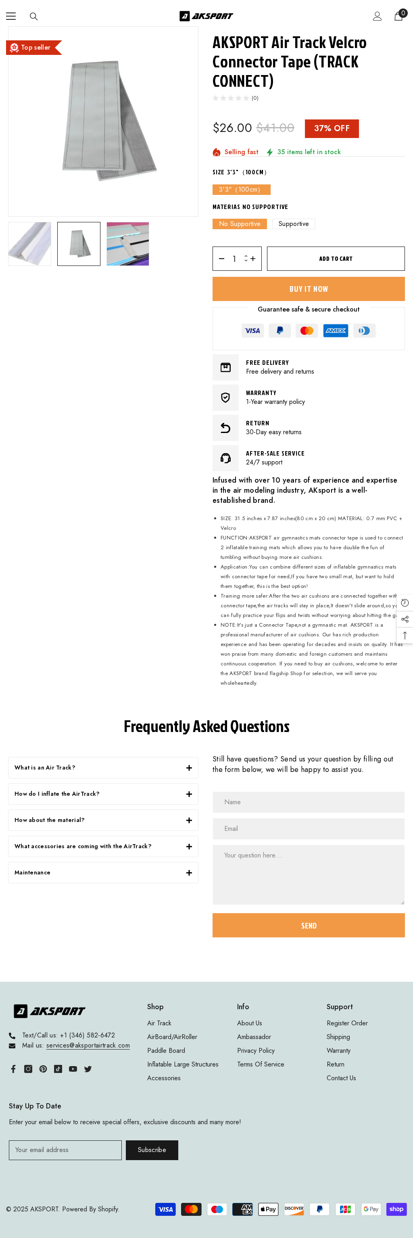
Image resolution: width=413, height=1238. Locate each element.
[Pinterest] (43, 1068)
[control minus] (219, 259)
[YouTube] (73, 1068)
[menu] (11, 16)
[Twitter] (87, 1068)
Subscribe (152, 1149)
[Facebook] (13, 1068)
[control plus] (255, 259)
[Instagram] (28, 1068)
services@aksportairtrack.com (88, 1045)
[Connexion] (377, 16)
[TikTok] (58, 1068)
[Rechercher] (34, 16)
